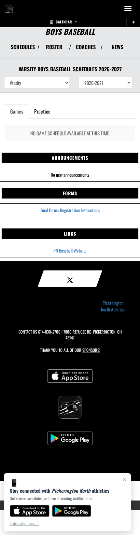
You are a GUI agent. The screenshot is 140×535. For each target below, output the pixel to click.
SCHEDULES (23, 47)
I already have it (24, 523)
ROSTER (54, 47)
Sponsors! (91, 350)
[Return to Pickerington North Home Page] (10, 8)
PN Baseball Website (70, 250)
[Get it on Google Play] (71, 511)
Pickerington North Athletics (113, 306)
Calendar (64, 21)
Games (16, 111)
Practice (42, 111)
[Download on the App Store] (29, 511)
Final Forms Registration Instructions (70, 210)
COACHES (86, 47)
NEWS (117, 47)
